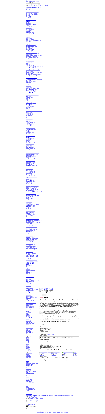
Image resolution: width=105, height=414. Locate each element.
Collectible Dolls (29, 145)
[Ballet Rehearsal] (76, 353)
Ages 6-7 (27, 344)
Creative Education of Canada (32, 363)
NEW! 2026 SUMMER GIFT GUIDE (33, 280)
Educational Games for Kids (31, 165)
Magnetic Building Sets (30, 122)
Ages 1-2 (27, 338)
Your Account (36, 1)
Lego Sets (28, 130)
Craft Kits (28, 25)
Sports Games (29, 170)
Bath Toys (28, 109)
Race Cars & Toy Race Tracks (32, 255)
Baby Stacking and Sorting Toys (32, 46)
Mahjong (27, 311)
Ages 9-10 (28, 347)
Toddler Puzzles (29, 242)
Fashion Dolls (28, 139)
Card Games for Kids (30, 163)
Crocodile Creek (29, 365)
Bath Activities (29, 112)
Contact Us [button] (66, 412)
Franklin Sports (29, 381)
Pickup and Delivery (44, 395)
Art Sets (27, 22)
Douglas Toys (28, 370)
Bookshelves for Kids (30, 181)
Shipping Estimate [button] (43, 356)
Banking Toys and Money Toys (32, 53)
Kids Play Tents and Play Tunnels (33, 88)
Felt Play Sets (29, 59)
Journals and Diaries (30, 106)
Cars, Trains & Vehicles (31, 50)
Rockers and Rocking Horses (32, 238)
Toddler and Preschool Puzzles (32, 204)
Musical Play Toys (29, 196)
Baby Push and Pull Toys (31, 45)
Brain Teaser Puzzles (30, 206)
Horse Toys (28, 63)
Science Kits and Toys (30, 217)
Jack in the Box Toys (30, 236)
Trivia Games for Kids (30, 172)
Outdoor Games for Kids (31, 90)
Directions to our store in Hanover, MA (37, 398)
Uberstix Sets (28, 133)
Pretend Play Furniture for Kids (32, 186)
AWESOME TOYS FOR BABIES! (33, 14)
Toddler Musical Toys (30, 244)
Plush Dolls (28, 141)
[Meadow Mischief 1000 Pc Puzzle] (67, 353)
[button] (46, 288)
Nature (27, 313)
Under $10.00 (28, 330)
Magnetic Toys (29, 223)
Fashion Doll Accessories (31, 138)
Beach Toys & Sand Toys (31, 81)
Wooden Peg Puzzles (30, 205)
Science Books (29, 107)
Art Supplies (28, 23)
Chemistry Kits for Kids (30, 216)
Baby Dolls (28, 137)
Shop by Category (29, 288)
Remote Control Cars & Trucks (32, 256)
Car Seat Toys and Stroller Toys (32, 235)
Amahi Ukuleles (29, 353)
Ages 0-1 (27, 337)
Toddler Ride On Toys (30, 214)
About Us (30, 395)
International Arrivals (30, 388)
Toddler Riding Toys (30, 240)
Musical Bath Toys (29, 114)
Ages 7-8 (27, 345)
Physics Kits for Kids (30, 231)
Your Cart (28, 1)
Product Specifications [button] (44, 339)
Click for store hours (33, 397)
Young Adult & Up (29, 332)
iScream (27, 390)
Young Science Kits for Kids (31, 229)
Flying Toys (28, 84)
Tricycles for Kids (29, 215)
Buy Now (44, 295)
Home (27, 8)
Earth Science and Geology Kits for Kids (34, 220)
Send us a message (44, 5)
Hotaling (27, 387)
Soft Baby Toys (29, 48)
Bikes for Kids (29, 208)
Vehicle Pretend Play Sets (31, 78)
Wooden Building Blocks (31, 129)
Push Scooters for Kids (30, 211)
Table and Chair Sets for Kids (32, 189)
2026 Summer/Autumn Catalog (32, 289)
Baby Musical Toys (30, 42)
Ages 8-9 (27, 346)
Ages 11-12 (28, 349)
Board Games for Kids (30, 161)
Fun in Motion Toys (30, 382)
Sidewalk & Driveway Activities (32, 95)
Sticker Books (29, 108)
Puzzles (27, 197)
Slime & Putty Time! (30, 323)
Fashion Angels (29, 379)
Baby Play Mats (29, 43)
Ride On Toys (28, 207)
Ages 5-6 (27, 342)
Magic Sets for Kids (30, 65)
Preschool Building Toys (31, 125)
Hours (39, 395)
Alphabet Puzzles (29, 198)
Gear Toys (28, 121)
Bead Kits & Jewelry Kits (31, 24)
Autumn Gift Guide (69, 395)
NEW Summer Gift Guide (60, 395)
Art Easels (28, 21)
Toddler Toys (28, 232)
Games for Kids (29, 159)
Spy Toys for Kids (29, 73)
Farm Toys (28, 58)
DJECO (27, 366)
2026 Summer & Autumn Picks (32, 12)
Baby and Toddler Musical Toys (32, 195)
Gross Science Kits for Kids (31, 227)
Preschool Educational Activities (32, 153)
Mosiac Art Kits (29, 30)
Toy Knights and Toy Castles (32, 75)
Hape (27, 386)
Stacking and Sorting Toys (31, 239)
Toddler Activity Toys (30, 241)
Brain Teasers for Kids (30, 162)
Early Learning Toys (30, 147)
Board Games (28, 298)
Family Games (29, 166)
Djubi (27, 367)
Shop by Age (28, 266)
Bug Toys (28, 83)
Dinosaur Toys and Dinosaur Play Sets (34, 55)
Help (54, 395)
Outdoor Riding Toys (30, 92)
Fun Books (28, 105)
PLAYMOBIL (28, 15)
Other (27, 333)
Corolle (27, 362)
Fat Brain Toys (29, 380)
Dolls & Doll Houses (30, 134)
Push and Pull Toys (30, 237)
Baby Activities (29, 38)
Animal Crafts (28, 17)
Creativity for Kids (29, 364)
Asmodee (28, 355)
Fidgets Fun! (28, 308)
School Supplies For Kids (31, 158)
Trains (27, 257)
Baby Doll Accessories (30, 136)
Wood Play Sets (29, 62)
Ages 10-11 (28, 348)
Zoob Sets (28, 131)
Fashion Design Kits (30, 29)
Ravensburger (45, 340)
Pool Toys (28, 94)
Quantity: (41, 332)
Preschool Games (29, 169)
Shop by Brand (29, 265)
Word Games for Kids (30, 174)
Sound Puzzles (29, 203)
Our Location (35, 395)
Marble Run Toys (29, 123)
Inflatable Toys (29, 87)
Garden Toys (28, 86)
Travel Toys (28, 245)
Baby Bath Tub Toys (30, 39)
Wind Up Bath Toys (30, 117)
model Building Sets (30, 124)
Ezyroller (27, 377)
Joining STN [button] (59, 412)
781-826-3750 (32, 5)
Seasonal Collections (30, 11)
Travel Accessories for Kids (31, 248)
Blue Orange (28, 356)
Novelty (27, 314)
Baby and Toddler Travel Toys (32, 246)
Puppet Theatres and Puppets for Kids (34, 72)
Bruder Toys (28, 357)
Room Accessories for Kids (31, 187)
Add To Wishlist (50, 334)
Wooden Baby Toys (30, 49)
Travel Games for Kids (30, 171)
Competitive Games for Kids (31, 175)
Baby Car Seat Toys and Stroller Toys (33, 40)
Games (27, 282)
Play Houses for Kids (30, 183)
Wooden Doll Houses (30, 144)
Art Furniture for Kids (30, 180)
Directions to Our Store (30, 270)
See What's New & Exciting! (31, 13)
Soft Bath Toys (29, 115)
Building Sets (28, 120)
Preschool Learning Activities (32, 154)
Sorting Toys (28, 157)
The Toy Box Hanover (30, 404)
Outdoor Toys (28, 80)
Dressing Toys (29, 150)
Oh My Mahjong (29, 279)
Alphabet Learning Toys (30, 148)
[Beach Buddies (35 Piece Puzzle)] (56, 353)
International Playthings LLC (31, 389)
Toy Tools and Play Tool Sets (32, 76)
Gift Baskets (28, 286)
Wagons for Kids (29, 97)
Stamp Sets (28, 36)
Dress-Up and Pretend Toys (31, 56)
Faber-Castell (28, 378)
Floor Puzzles (28, 199)
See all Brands (29, 394)
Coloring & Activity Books (31, 303)
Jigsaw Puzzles (29, 202)
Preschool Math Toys (30, 155)
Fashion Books (29, 104)
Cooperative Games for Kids (31, 177)
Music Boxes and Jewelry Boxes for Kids (34, 66)
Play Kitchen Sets (29, 71)
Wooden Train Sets (30, 263)
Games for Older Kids (30, 178)
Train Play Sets (29, 258)
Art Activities (28, 18)
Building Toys (28, 149)
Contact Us (28, 271)
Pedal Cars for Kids (30, 210)
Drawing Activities (29, 26)
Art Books (28, 100)
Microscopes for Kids (30, 228)
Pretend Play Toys (29, 51)
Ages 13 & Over (29, 350)
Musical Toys (28, 192)
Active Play (28, 294)
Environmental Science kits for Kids (33, 222)
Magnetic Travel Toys (30, 247)
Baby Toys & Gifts (29, 296)
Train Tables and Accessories (32, 261)
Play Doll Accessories (30, 146)
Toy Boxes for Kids (30, 190)
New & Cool (28, 283)
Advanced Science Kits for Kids (32, 219)
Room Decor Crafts (30, 32)
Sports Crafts (28, 34)
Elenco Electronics (30, 375)
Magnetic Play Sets (30, 61)
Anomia (27, 354)
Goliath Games (29, 384)
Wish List (28, 269)
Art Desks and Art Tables (31, 20)
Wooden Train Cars (30, 262)
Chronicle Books (29, 359)
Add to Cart (42, 355)
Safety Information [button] (43, 335)
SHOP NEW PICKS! (30, 277)
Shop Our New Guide (30, 281)
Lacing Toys (28, 152)
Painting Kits (28, 31)
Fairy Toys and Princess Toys (32, 57)
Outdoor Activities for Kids (31, 89)
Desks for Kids (29, 182)
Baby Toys (28, 37)
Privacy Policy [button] (48, 412)
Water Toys (28, 98)
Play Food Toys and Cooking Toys (33, 70)
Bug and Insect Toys (30, 225)
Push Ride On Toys (30, 212)
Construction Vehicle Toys (31, 54)
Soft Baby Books (29, 47)
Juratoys (27, 391)
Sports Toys (28, 96)
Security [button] (54, 412)
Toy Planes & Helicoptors (31, 253)
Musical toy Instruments (31, 194)
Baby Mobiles (28, 41)
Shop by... (28, 264)
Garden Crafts (29, 28)
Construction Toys (29, 119)
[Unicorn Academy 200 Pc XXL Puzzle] (45, 353)
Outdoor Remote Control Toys (32, 91)
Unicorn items (28, 331)
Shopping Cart (29, 272)
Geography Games (30, 167)
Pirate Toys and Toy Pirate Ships (32, 69)
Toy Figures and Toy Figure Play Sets (33, 74)
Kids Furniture (29, 179)
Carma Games (29, 358)
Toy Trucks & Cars (30, 254)
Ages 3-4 (27, 340)
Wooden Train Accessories (31, 260)
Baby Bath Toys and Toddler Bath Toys (34, 101)
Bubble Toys (28, 82)
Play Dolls (28, 140)
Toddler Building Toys (30, 127)
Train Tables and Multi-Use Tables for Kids (34, 191)
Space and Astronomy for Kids (32, 224)
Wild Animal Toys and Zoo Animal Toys (34, 79)
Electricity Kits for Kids (30, 221)
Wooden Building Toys (30, 128)
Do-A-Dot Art (28, 369)
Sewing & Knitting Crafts (31, 33)
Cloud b (27, 361)
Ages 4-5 (27, 341)
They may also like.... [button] (44, 348)
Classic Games (29, 164)
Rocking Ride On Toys (30, 213)
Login (31, 1)
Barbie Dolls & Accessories (31, 297)
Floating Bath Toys (30, 113)
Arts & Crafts (28, 16)
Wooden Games (29, 173)
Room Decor (28, 321)
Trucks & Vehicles (29, 252)
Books (27, 99)
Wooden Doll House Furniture (32, 142)
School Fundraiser (29, 285)
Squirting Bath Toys (30, 116)
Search (27, 395)
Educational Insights (30, 373)
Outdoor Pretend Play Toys (31, 67)
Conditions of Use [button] (40, 412)
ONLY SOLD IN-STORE (31, 334)
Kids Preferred (29, 392)
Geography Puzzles (30, 200)
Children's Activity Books (31, 103)
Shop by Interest (29, 9)
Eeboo (27, 374)
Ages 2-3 (27, 339)
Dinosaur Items (29, 305)
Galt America (28, 383)
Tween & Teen (29, 329)
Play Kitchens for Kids (30, 185)
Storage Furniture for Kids (31, 188)
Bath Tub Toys (29, 233)
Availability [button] (42, 330)
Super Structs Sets (30, 132)
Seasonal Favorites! (30, 290)
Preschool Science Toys (31, 156)
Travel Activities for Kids (31, 249)
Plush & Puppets (29, 316)
